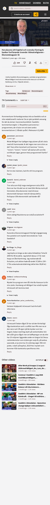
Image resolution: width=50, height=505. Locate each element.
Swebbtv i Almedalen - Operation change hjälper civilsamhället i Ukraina (32, 404)
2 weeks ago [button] (22, 371)
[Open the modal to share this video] (35, 63)
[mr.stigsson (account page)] (4, 228)
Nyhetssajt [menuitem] (25, 3)
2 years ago (11, 138)
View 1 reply (13, 160)
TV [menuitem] (15, 3)
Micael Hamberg (11, 93)
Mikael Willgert (22, 93)
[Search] (12, 8)
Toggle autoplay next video (46, 360)
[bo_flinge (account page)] (4, 248)
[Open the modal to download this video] (41, 63)
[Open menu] (45, 14)
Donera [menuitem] (37, 3)
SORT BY (24, 100)
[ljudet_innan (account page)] (4, 166)
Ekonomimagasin (37, 91)
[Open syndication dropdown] (17, 100)
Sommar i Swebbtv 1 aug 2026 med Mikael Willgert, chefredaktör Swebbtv (30, 376)
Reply (9, 156)
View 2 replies (14, 204)
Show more (9, 86)
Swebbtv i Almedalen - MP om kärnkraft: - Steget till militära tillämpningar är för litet (31, 395)
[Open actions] (46, 63)
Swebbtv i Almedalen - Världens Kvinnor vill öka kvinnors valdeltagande (31, 385)
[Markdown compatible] (45, 106)
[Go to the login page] (35, 14)
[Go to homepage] (5, 8)
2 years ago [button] (13, 58)
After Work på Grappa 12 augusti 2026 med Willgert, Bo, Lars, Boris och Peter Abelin (32, 367)
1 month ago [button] (22, 380)
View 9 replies (14, 271)
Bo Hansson (26, 91)
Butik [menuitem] (46, 3)
